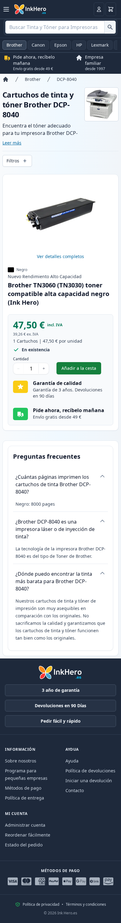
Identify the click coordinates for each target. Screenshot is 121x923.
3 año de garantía (60, 690)
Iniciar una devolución (88, 780)
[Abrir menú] (6, 9)
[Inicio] (5, 79)
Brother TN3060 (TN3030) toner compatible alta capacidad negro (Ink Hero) (58, 294)
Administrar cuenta (25, 825)
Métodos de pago (23, 788)
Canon (38, 45)
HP (79, 45)
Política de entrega (24, 798)
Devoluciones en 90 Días (60, 705)
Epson (60, 45)
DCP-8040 (67, 79)
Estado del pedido (24, 845)
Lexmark (100, 45)
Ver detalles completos (60, 256)
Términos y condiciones (86, 904)
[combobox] (60, 27)
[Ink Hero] (30, 9)
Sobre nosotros (20, 761)
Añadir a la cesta (81, 369)
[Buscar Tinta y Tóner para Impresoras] (110, 27)
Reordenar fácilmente (27, 835)
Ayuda (71, 761)
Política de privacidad (41, 904)
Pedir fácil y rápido (61, 721)
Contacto (74, 790)
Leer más (11, 143)
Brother (14, 45)
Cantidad (21, 359)
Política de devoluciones (90, 771)
